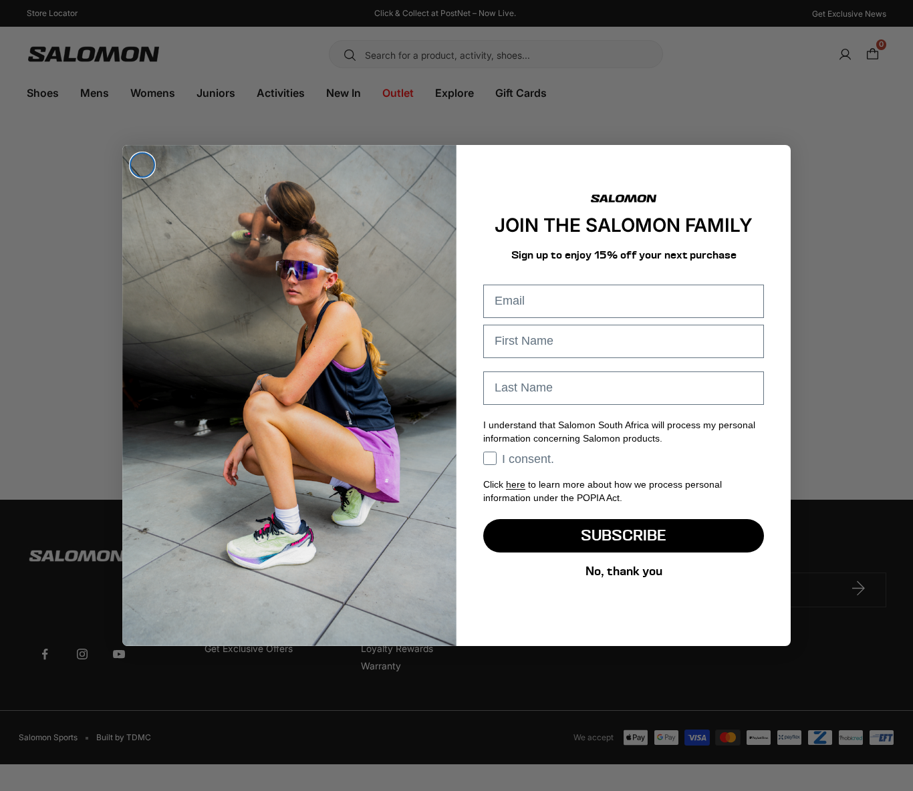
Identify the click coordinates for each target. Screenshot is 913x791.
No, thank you (623, 571)
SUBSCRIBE (623, 535)
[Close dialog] (142, 165)
